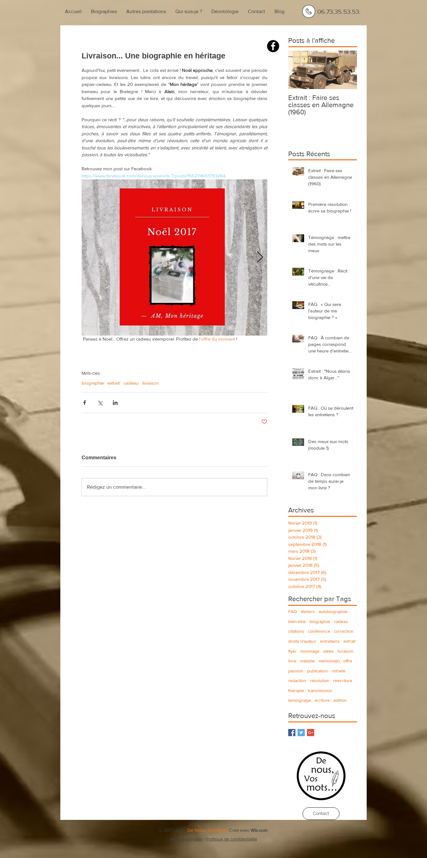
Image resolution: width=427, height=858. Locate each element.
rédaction (297, 680)
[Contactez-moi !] (308, 11)
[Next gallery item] (260, 258)
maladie (307, 660)
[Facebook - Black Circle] (273, 46)
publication (317, 670)
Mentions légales (186, 838)
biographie (93, 383)
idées (328, 651)
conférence (319, 631)
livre (292, 660)
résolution (319, 680)
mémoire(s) (329, 660)
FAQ (292, 611)
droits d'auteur (302, 641)
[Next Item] (347, 70)
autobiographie (333, 611)
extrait (114, 383)
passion (295, 670)
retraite (338, 670)
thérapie (296, 690)
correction (344, 631)
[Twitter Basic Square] (301, 732)
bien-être (297, 621)
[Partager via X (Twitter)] (100, 403)
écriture (322, 700)
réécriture (342, 680)
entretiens (330, 641)
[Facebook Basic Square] (291, 732)
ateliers (308, 611)
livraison (150, 383)
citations (296, 631)
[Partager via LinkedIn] (115, 403)
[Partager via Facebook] (85, 403)
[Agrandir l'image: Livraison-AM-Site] (174, 257)
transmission (320, 690)
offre (347, 660)
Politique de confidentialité (231, 838)
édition (340, 700)
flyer (292, 651)
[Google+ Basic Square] (310, 732)
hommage (309, 651)
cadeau (130, 383)
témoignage (299, 700)
